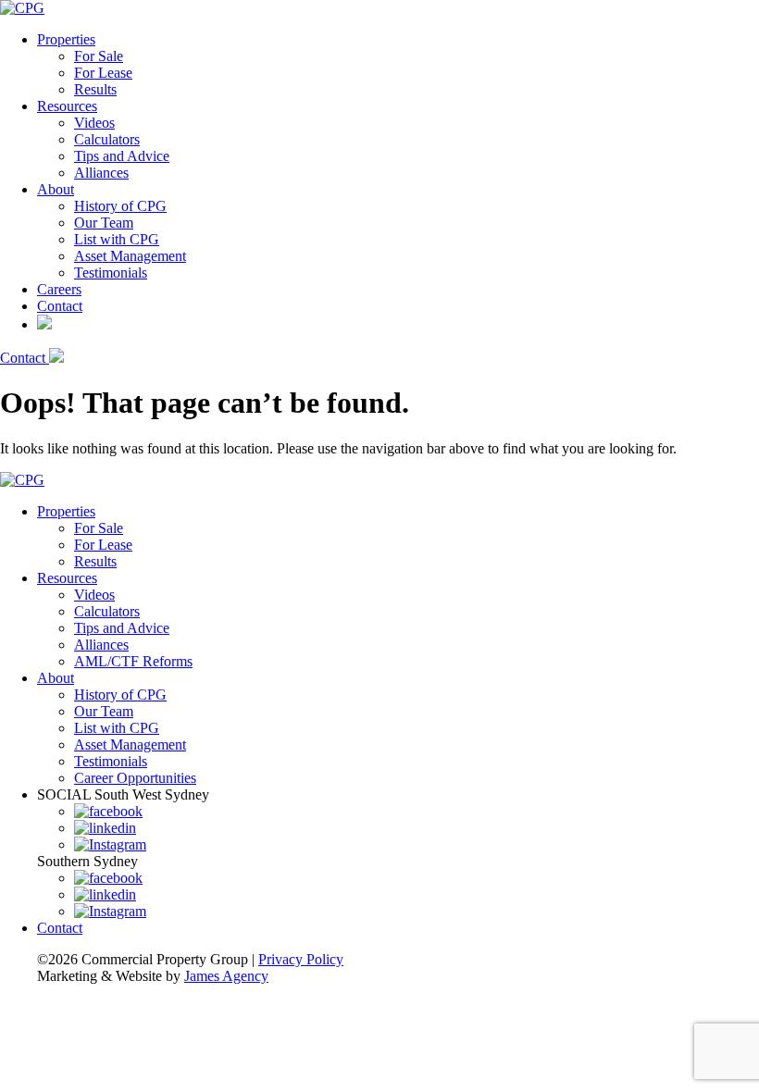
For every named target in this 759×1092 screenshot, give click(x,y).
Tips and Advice (121, 156)
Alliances (101, 172)
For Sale (98, 56)
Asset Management (130, 256)
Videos (94, 122)
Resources (67, 106)
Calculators (107, 139)
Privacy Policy (300, 959)
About (55, 189)
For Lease (103, 73)
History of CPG (120, 206)
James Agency (226, 976)
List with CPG (116, 239)
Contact (59, 306)
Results (95, 89)
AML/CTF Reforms (133, 661)
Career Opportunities (135, 778)
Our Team (103, 222)
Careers (59, 289)
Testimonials (110, 272)
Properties (66, 39)
